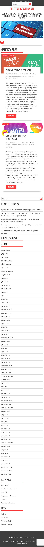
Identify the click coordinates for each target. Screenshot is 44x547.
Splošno (12, 55)
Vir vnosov (5, 517)
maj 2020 (4, 348)
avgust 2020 (5, 341)
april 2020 (4, 352)
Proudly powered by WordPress (13, 541)
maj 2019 (4, 387)
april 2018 (4, 425)
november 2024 (6, 261)
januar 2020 (5, 362)
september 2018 (7, 408)
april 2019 (4, 390)
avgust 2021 (5, 320)
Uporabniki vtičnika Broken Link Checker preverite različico (21, 210)
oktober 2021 (6, 317)
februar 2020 (5, 359)
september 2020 (7, 338)
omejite (24, 76)
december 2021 (6, 310)
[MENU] (2, 42)
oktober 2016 (6, 474)
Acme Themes (22, 544)
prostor (31, 76)
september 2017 (7, 443)
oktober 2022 (6, 289)
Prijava (3, 514)
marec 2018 (5, 429)
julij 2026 (4, 254)
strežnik (14, 78)
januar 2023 (5, 285)
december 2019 (6, 366)
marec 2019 (5, 394)
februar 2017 (5, 460)
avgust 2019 (5, 380)
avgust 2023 (5, 275)
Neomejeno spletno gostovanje (16, 137)
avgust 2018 (5, 411)
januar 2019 (5, 397)
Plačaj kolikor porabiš (18, 70)
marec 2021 (5, 327)
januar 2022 (5, 306)
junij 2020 (4, 345)
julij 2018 (4, 415)
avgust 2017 (5, 446)
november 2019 (6, 369)
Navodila (4, 492)
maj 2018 (4, 422)
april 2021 (4, 324)
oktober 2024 (6, 264)
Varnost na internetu (8, 503)
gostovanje (10, 76)
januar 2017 (5, 464)
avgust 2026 (5, 250)
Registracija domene (8, 496)
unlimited (9, 147)
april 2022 (4, 296)
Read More (11, 116)
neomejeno (18, 76)
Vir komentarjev (6, 521)
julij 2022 (4, 292)
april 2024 (4, 268)
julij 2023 (4, 278)
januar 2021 (5, 334)
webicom (25, 74)
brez (33, 74)
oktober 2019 (6, 373)
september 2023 (7, 271)
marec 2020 (5, 355)
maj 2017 (4, 453)
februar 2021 (5, 331)
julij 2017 (4, 450)
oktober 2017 (6, 439)
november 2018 (6, 401)
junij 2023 (4, 282)
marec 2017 (5, 457)
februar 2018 (5, 432)
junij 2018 (4, 418)
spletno (8, 78)
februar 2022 (5, 303)
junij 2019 (4, 383)
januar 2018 (5, 436)
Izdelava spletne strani (9, 489)
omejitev (25, 145)
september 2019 (7, 376)
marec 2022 (5, 299)
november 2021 (6, 313)
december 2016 (6, 467)
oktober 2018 (6, 404)
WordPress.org (6, 524)
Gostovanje (5, 55)
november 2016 (6, 471)
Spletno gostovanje (22, 9)
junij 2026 (4, 257)
